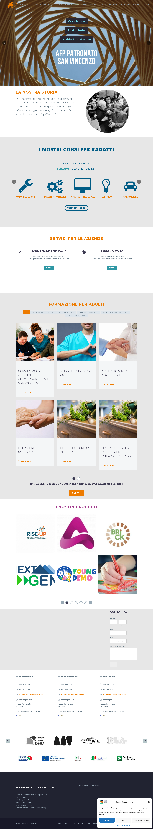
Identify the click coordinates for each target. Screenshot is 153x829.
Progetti (125, 5)
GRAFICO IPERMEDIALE (83, 196)
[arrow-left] (7, 740)
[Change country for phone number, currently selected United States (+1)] (112, 641)
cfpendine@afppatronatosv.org (72, 694)
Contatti (137, 5)
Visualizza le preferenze (141, 820)
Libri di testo (76, 30)
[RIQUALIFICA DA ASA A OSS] (76, 342)
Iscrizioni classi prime (76, 39)
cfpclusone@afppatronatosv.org (115, 694)
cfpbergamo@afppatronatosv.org (31, 694)
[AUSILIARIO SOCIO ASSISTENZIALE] (118, 342)
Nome (113, 618)
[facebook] (16, 715)
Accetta (107, 820)
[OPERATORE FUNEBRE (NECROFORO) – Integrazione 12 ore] (118, 419)
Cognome (122, 625)
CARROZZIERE (130, 196)
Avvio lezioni (76, 21)
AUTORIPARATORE (25, 196)
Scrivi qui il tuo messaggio (120, 646)
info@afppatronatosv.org (25, 800)
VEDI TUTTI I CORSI (76, 208)
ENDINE (90, 168)
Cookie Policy (119, 825)
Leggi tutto (25, 393)
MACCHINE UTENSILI (55, 196)
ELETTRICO (106, 196)
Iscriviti (77, 493)
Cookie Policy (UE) (77, 823)
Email (113, 629)
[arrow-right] (145, 740)
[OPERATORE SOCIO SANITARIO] (35, 419)
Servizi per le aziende (87, 5)
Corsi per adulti (66, 5)
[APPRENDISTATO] (108, 259)
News (148, 5)
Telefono (113, 638)
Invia (113, 665)
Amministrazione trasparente (89, 785)
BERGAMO (63, 169)
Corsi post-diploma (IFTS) (44, 5)
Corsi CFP (24, 5)
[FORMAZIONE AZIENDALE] (44, 259)
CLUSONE (77, 168)
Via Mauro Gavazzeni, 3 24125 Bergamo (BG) (31, 795)
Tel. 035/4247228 (21, 797)
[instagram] (20, 715)
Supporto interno (62, 823)
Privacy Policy (128, 825)
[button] (149, 802)
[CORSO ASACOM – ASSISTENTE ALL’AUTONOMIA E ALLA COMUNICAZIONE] (35, 342)
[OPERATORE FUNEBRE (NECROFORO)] (76, 419)
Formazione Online (109, 5)
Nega (123, 820)
